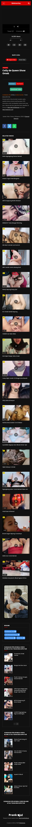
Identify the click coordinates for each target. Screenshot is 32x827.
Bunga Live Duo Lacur (20, 665)
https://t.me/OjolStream (24, 818)
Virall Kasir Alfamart (8, 511)
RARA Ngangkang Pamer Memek (12, 156)
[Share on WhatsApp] (14, 126)
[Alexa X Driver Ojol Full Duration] (8, 790)
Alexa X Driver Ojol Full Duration (20, 787)
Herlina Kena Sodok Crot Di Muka (12, 422)
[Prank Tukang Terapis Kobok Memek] (8, 681)
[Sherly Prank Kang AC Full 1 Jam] (8, 743)
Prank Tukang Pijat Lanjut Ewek (19, 763)
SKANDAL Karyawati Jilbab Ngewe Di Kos (14, 578)
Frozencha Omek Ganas (19, 654)
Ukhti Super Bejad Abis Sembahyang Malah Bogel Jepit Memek (20, 690)
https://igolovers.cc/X (7, 109)
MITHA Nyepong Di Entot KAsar (19, 701)
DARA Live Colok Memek (9, 556)
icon (16, 146)
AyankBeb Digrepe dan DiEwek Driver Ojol (14, 445)
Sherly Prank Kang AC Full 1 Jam (20, 740)
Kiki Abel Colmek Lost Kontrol (11, 245)
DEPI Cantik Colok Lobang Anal (11, 267)
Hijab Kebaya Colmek (8, 467)
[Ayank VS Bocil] (8, 778)
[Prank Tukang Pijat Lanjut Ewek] (8, 766)
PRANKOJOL (22, 823)
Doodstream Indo (9, 631)
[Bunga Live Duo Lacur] (8, 669)
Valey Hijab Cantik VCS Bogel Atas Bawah (14, 378)
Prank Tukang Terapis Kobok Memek (20, 677)
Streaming (5, 67)
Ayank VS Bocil (18, 774)
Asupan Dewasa (9, 638)
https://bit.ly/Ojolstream (13, 107)
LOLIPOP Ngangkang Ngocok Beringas (20, 713)
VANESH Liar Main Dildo (9, 334)
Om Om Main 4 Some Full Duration (20, 751)
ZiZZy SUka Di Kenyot (8, 400)
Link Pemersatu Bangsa (11, 634)
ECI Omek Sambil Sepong (9, 312)
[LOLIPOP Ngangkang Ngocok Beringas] (8, 716)
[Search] (29, 3)
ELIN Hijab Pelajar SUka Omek (11, 356)
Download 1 (12, 83)
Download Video (16, 89)
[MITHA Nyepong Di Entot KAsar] (8, 704)
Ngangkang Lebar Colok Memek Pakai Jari (15, 489)
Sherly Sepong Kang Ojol (9, 289)
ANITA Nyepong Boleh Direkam (11, 201)
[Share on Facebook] (4, 126)
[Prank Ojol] (16, 3)
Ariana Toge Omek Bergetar (10, 178)
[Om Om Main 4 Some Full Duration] (8, 755)
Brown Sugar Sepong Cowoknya (12, 533)
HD (3, 140)
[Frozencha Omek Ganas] (8, 657)
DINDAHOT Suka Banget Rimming (12, 223)
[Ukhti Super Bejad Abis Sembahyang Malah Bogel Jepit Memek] (8, 692)
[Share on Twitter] (9, 126)
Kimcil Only (20, 638)
